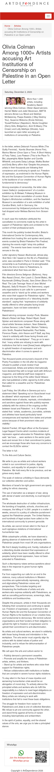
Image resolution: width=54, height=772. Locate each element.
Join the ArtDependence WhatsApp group (21, 759)
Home (7, 25)
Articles (17, 25)
